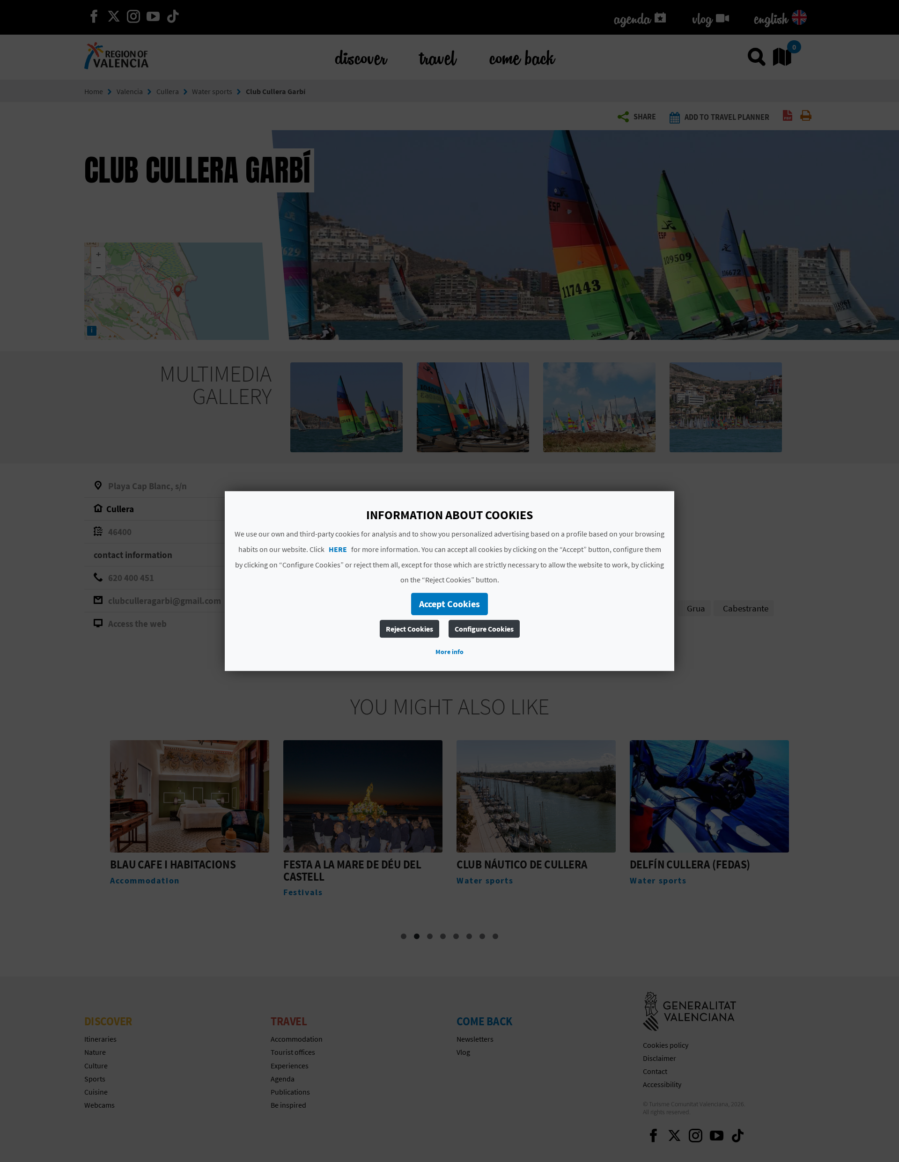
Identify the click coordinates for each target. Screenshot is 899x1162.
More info (449, 651)
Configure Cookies (484, 628)
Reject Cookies (409, 628)
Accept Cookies (449, 604)
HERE (338, 549)
